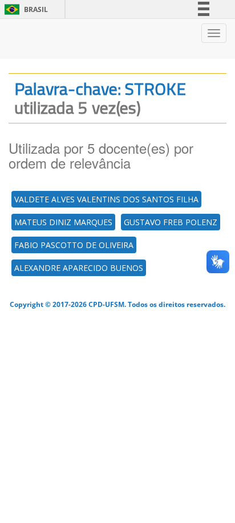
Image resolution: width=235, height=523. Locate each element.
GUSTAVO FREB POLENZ (170, 222)
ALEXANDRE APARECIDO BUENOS (78, 267)
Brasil (24, 9)
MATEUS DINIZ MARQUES (63, 222)
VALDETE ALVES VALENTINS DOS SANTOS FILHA (106, 199)
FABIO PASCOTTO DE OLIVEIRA (73, 244)
